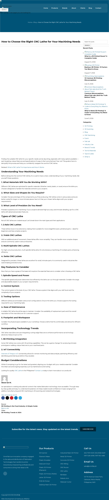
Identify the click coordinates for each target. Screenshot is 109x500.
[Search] (103, 8)
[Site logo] (6, 8)
